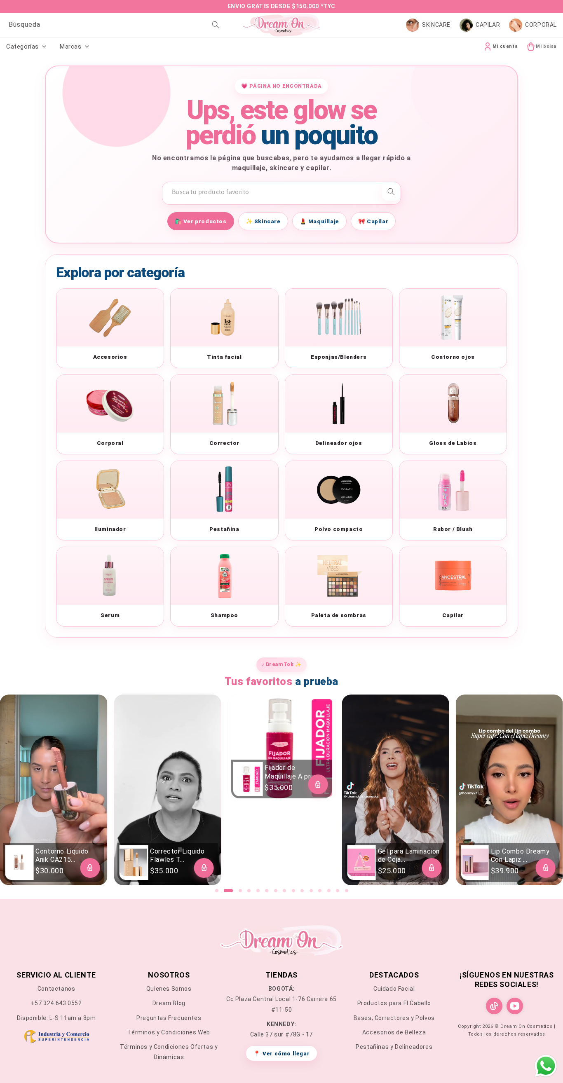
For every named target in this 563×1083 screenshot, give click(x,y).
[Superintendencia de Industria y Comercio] (56, 1038)
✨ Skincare (263, 221)
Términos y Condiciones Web (168, 1032)
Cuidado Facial (394, 988)
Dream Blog (168, 1003)
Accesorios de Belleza (394, 1032)
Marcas (71, 46)
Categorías (22, 46)
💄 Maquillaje (319, 221)
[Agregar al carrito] (90, 868)
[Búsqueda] (215, 25)
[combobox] (112, 25)
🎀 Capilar (373, 221)
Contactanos (56, 988)
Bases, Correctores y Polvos (394, 1018)
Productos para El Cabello (394, 1003)
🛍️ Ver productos (201, 221)
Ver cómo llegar (281, 1053)
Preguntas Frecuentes (168, 1018)
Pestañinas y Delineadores (394, 1046)
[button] (216, 890)
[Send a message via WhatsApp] (546, 1066)
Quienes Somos (169, 988)
